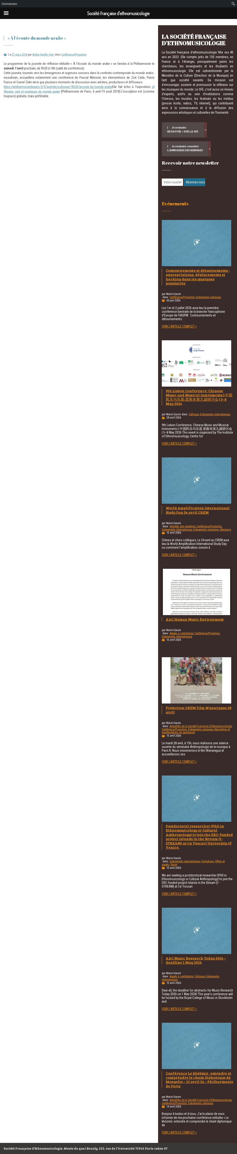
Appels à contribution (181, 633)
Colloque (194, 414)
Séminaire (225, 529)
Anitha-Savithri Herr (43, 54)
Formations (207, 861)
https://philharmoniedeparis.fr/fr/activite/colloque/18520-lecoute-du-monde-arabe (58, 87)
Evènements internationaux (215, 414)
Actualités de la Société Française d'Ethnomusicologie (201, 726)
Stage (174, 864)
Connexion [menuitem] (9, 4)
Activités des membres (183, 526)
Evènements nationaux (208, 297)
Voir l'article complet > (179, 326)
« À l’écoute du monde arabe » (37, 38)
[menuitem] (233, 3)
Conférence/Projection (73, 54)
